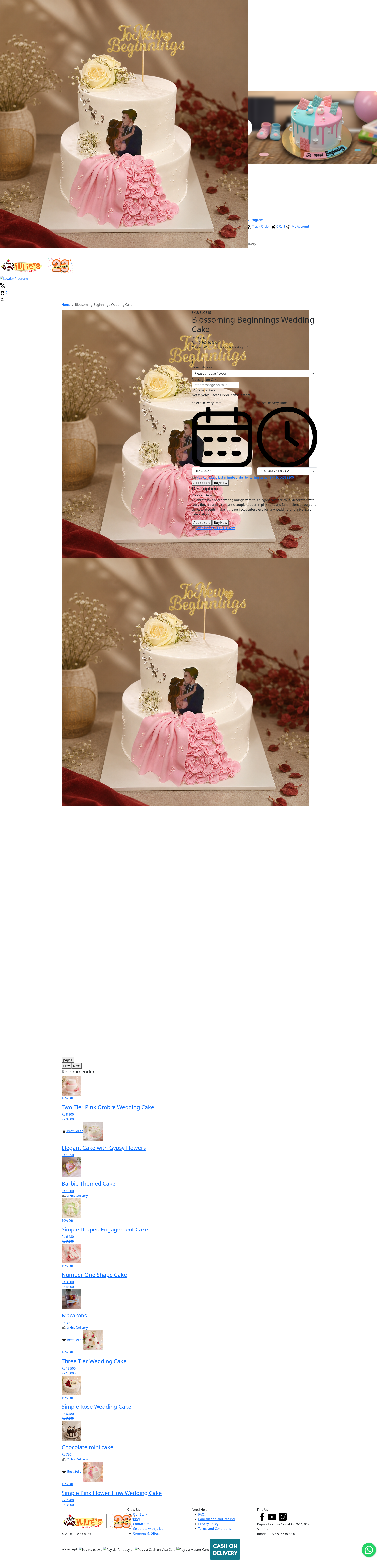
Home (66, 304)
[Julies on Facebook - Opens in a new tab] (262, 1517)
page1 (67, 1060)
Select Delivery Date (206, 403)
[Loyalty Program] (14, 278)
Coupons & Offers (146, 1533)
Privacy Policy (208, 1524)
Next (76, 1066)
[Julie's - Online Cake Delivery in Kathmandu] (37, 265)
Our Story (140, 1514)
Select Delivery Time (272, 403)
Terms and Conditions (214, 1528)
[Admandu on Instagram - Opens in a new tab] (283, 1517)
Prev (66, 1066)
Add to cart (201, 483)
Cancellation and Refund (216, 1519)
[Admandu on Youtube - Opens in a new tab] (272, 1517)
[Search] (2, 299)
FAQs (202, 1514)
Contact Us (141, 1524)
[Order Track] (2, 285)
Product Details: (204, 495)
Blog (136, 1519)
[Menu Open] (2, 252)
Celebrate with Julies (148, 1528)
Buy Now (220, 483)
